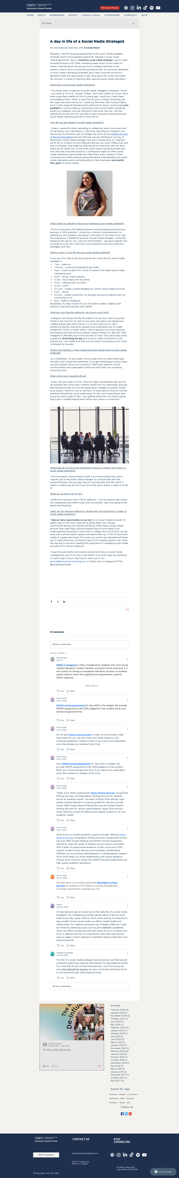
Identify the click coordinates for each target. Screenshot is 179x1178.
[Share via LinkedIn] (64, 601)
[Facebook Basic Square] (122, 1113)
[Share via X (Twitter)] (57, 601)
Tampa (122, 1103)
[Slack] (126, 7)
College (122, 1094)
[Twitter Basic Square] (126, 1113)
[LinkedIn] (138, 7)
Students (113, 1103)
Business (113, 1094)
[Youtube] (158, 7)
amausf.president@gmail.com (85, 1153)
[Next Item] (100, 1022)
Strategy (130, 1098)
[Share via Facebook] (51, 601)
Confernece (132, 1094)
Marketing (113, 1098)
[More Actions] (127, 659)
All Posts (46, 23)
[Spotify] (151, 7)
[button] (42, 15)
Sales (122, 1098)
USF (128, 1103)
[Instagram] (132, 7)
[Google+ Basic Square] (130, 1113)
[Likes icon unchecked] (58, 691)
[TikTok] (145, 7)
